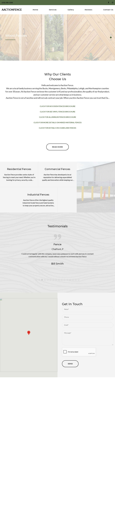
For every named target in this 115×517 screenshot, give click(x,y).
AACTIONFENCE (12, 9)
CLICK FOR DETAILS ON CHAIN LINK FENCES (57, 128)
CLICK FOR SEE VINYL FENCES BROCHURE (57, 111)
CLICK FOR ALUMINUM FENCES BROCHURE (57, 117)
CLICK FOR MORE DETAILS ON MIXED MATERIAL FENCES (58, 122)
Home (35, 10)
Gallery (71, 10)
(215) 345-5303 (7, 2)
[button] (28, 333)
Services (53, 10)
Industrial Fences (38, 194)
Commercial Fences (57, 169)
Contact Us (108, 10)
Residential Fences (19, 169)
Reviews (88, 10)
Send (70, 364)
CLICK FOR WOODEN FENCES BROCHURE (57, 106)
